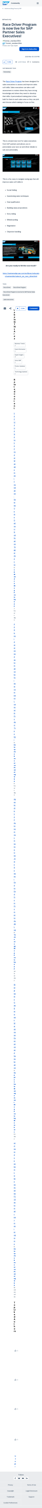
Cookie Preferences (10, 1503)
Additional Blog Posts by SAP (13, 8)
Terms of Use (31, 1485)
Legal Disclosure (31, 1491)
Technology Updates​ (21, 372)
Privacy (10, 1485)
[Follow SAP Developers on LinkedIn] (27, 1478)
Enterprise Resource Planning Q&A (15, 763)
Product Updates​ (20, 366)
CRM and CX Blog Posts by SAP (15, 588)
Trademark (10, 1497)
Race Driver (7, 287)
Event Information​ (20, 349)
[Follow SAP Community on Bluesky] (19, 1478)
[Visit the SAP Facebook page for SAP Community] (15, 1478)
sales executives (8, 299)
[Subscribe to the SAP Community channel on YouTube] (23, 1478)
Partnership (7, 72)
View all (15, 1460)
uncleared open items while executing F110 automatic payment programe (15, 1193)
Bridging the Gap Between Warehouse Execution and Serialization (15, 1026)
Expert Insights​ (19, 355)
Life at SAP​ (18, 360)
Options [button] (20, 53)
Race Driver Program (14, 81)
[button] (4, 62)
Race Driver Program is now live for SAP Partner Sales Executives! (20, 30)
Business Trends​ (20, 343)
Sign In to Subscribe (29, 49)
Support (31, 1497)
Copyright (10, 1491)
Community (15, 3)
